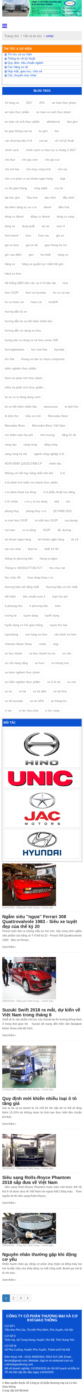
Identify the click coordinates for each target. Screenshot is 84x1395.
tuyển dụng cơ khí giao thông (24, 625)
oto (68, 501)
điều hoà (63, 207)
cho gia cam (30, 159)
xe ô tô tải (53, 682)
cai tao (43, 140)
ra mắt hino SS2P (46, 520)
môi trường (47, 435)
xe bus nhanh (13, 653)
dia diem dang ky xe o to (21, 207)
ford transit (12, 235)
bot (57, 131)
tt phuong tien (13, 606)
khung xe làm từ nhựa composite (43, 359)
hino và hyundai (36, 292)
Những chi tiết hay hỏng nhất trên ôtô (29, 473)
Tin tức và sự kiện (19, 54)
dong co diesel (14, 216)
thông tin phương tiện (19, 558)
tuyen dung (31, 615)
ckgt (62, 178)
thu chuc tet (57, 568)
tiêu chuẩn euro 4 (34, 596)
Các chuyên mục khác (22, 75)
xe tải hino (60, 691)
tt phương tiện (38, 606)
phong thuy (12, 511)
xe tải (22, 691)
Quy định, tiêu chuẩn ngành (25, 62)
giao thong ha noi (56, 245)
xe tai (8, 691)
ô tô (62, 473)
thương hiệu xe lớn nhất (62, 587)
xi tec (8, 710)
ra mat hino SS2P (16, 520)
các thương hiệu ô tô (18, 140)
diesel (47, 207)
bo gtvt (43, 131)
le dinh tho (71, 406)
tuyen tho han (58, 625)
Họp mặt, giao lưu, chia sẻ (24, 71)
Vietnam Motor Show (18, 644)
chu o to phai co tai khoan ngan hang (29, 178)
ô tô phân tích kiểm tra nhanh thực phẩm (31, 482)
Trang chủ (11, 36)
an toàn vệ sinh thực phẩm (22, 121)
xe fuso (39, 663)
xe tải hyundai (14, 701)
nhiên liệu (55, 463)
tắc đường (64, 530)
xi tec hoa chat (28, 710)
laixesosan (51, 406)
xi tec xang (52, 710)
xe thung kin (59, 701)
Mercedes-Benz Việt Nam (48, 425)
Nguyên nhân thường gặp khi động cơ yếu (39, 1257)
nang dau (11, 444)
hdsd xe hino (13, 273)
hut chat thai (39, 349)
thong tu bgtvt (49, 558)
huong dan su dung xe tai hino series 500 (31, 340)
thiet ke (32, 549)
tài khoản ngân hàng (51, 539)
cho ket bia (12, 169)
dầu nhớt (68, 197)
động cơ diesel (40, 216)
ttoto (58, 606)
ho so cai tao (61, 292)
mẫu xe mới (33, 416)
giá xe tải (32, 245)
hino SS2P (12, 292)
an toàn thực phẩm (17, 112)
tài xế (74, 539)
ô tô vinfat (11, 501)
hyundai (59, 349)
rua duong (71, 520)
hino (65, 283)
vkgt (55, 644)
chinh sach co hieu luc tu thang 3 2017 (51, 150)
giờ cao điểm (13, 254)
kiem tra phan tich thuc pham (24, 378)
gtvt (31, 254)
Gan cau (43, 235)
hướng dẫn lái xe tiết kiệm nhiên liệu (28, 321)
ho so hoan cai (14, 302)
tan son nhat (13, 549)
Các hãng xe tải (17, 67)
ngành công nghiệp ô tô (49, 454)
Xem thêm (8, 947)
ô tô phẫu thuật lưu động (59, 492)
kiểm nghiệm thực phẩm (20, 368)
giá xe (60, 235)
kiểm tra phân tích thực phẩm (24, 387)
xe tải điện (39, 691)
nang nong (30, 444)
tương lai (11, 615)
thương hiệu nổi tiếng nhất (22, 587)
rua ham (10, 530)
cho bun (10, 159)
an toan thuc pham (64, 102)
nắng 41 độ (69, 435)
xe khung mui (60, 663)
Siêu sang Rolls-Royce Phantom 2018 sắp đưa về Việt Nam (36, 1180)
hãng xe (10, 264)
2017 (29, 102)
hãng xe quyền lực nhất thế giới (42, 264)
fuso (28, 235)
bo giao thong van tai (18, 131)
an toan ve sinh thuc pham (53, 112)
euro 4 (61, 226)
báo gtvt (72, 121)
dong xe (10, 226)
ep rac (46, 226)
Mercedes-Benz (15, 425)
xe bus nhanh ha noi (42, 653)
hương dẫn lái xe (16, 311)
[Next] (27, 1298)
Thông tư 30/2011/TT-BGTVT (24, 568)
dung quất (28, 226)
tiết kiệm (10, 596)
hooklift (53, 302)
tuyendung (11, 634)
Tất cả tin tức (32, 36)
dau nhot (50, 197)
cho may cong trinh (38, 169)
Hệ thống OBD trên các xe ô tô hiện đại (30, 283)
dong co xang (65, 216)
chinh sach (12, 150)
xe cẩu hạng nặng (16, 663)
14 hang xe (12, 102)
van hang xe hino (36, 634)
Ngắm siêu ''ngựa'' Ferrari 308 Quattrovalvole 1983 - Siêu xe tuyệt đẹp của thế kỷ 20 (39, 921)
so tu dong (29, 530)
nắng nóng (50, 444)
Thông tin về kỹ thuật (21, 58)
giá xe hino (12, 245)
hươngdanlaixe (14, 349)
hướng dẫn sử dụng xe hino (23, 330)
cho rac (62, 169)
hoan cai (36, 302)
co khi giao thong (16, 188)
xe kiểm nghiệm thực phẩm (22, 682)
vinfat (42, 644)
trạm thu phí (60, 596)
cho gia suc (52, 159)
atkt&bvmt (53, 121)
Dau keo (32, 197)
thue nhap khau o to (40, 577)
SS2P (46, 530)
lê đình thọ (11, 416)
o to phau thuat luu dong (20, 492)
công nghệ (40, 188)
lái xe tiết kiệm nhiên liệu (21, 406)
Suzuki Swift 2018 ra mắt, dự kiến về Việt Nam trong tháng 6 (41, 1012)
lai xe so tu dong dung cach (23, 397)
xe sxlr (71, 682)
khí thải (9, 359)
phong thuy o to (36, 511)
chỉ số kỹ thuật (64, 140)
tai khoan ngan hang (18, 539)
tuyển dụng (52, 615)
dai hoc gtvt (12, 197)
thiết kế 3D (51, 549)
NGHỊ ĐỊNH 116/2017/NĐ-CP (23, 463)
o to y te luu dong (36, 501)
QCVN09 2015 (62, 511)
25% (42, 102)
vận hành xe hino (65, 634)
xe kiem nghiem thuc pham (22, 672)
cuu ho (58, 188)
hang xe (63, 254)
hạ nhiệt (46, 254)
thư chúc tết (13, 577)
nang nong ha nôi (16, 454)
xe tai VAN (37, 701)
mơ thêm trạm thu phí (19, 435)
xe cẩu (66, 653)
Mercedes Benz (58, 416)
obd (56, 501)
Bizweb (23, 1390)
